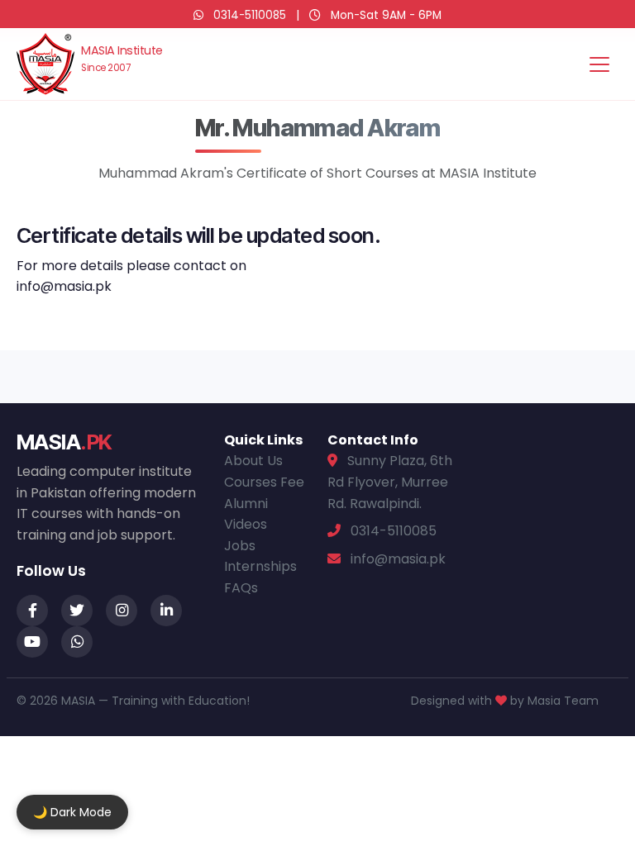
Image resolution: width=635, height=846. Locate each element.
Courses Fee (264, 482)
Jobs (239, 545)
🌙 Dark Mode (72, 812)
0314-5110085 (249, 15)
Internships (260, 566)
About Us (253, 460)
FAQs (241, 587)
